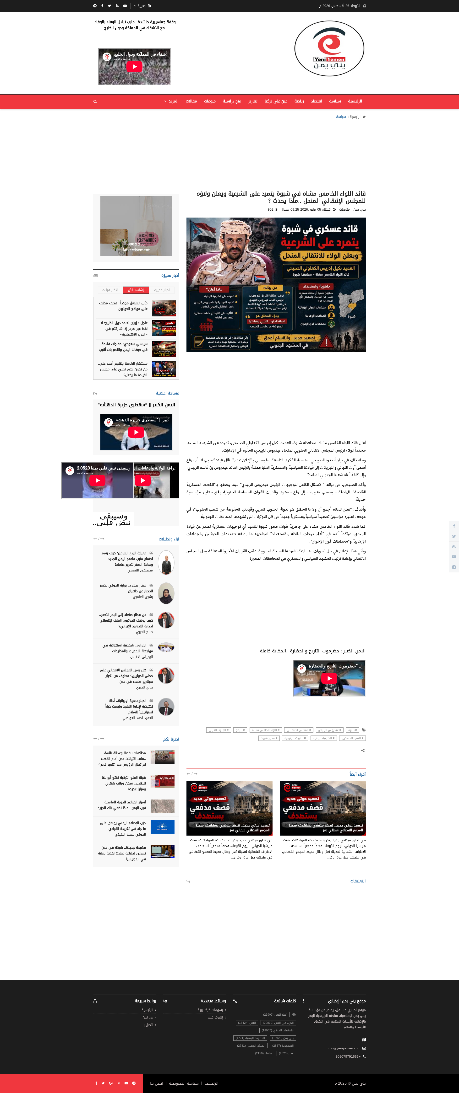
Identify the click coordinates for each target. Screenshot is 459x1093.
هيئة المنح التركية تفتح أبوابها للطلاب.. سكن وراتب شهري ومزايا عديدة (124, 783)
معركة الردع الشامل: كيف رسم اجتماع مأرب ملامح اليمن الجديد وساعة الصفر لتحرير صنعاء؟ (127, 559)
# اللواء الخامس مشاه (265, 730)
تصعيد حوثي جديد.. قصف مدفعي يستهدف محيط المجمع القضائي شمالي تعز (326, 827)
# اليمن (240, 730)
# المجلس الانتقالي (299, 730)
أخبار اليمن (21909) (275, 1014)
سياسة (335, 101)
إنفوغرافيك (215, 1018)
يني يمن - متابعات (349, 820)
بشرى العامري (143, 597)
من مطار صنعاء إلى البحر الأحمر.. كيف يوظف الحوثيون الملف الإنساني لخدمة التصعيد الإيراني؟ (126, 620)
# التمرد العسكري (352, 738)
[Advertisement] (229, 153)
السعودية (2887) (283, 1045)
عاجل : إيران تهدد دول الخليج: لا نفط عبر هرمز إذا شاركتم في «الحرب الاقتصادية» (124, 329)
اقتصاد (316, 101)
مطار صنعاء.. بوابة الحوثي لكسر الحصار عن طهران (126, 588)
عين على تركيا (276, 101)
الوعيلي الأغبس (141, 657)
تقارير (252, 101)
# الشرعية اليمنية (323, 738)
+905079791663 (348, 1057)
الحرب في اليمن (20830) (278, 1022)
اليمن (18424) (247, 1022)
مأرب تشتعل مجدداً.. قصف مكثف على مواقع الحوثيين (123, 306)
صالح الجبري (144, 632)
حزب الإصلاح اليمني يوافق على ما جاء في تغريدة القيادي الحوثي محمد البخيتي (123, 829)
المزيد (173, 101)
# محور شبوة (269, 738)
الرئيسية (355, 101)
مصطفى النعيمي (140, 570)
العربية (142, 6)
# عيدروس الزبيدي (329, 730)
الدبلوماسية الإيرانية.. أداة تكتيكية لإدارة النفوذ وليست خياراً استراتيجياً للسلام (129, 706)
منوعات (210, 101)
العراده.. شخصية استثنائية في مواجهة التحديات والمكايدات (128, 648)
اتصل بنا (147, 1025)
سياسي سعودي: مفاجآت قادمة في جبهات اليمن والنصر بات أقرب (123, 347)
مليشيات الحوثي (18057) (278, 1030)
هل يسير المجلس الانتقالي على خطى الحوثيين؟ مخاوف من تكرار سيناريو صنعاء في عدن (126, 676)
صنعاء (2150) (263, 1053)
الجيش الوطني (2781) (251, 1045)
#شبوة (352, 730)
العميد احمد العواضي (137, 718)
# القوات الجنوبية (295, 738)
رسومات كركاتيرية (210, 1010)
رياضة (299, 101)
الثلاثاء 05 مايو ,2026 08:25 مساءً (307, 210)
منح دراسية (232, 101)
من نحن (147, 1018)
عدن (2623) (286, 1053)
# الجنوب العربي (219, 730)
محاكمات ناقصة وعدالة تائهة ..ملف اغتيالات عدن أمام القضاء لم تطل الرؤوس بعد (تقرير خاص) (122, 759)
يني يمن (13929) (283, 1038)
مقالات (191, 101)
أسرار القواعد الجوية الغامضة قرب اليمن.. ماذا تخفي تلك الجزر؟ (122, 805)
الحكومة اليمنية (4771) (250, 1038)
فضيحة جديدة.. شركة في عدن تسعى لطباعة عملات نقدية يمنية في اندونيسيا (122, 853)
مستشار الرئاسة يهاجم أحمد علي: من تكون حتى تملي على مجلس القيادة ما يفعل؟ (123, 369)
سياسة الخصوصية (184, 1083)
